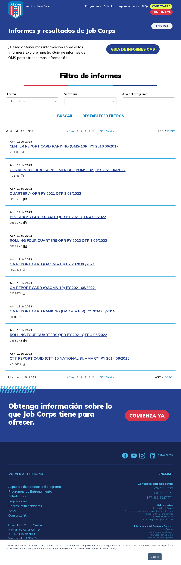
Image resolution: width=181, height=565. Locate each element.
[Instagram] (142, 455)
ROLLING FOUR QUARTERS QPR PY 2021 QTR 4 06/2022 (58, 334)
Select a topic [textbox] (16, 101)
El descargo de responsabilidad (158, 519)
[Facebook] (125, 455)
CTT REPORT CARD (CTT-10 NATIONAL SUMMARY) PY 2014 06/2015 (69, 358)
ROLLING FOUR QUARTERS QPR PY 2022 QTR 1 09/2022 (58, 240)
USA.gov (168, 529)
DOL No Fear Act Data (162, 534)
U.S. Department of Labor (161, 532)
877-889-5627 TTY (160, 497)
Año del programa (134, 94)
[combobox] (32, 101)
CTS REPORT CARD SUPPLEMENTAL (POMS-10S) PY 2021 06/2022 (67, 170)
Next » (110, 131)
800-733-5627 (163, 493)
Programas (92, 6)
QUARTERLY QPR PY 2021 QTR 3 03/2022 (45, 193)
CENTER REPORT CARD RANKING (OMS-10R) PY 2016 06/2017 (64, 146)
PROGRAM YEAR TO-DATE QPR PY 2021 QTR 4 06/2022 (58, 217)
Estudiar (109, 6)
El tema (10, 94)
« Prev (71, 131)
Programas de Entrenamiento (30, 491)
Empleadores (17, 501)
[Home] (15, 10)
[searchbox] (125, 100)
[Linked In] (152, 455)
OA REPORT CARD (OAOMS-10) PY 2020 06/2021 (52, 264)
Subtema (70, 94)
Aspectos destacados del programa (34, 487)
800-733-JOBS (163, 488)
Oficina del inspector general (159, 537)
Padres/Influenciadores (25, 506)
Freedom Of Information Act (159, 513)
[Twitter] (147, 455)
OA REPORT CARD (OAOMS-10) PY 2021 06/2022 (53, 287)
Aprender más (128, 6)
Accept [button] (155, 556)
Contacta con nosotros (155, 483)
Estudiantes (17, 496)
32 (102, 131)
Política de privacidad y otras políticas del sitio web (149, 511)
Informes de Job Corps (162, 508)
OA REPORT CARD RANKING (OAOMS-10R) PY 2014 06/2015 (62, 311)
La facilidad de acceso (162, 516)
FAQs (145, 6)
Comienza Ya (161, 12)
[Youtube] (134, 455)
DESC (171, 131)
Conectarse (161, 6)
